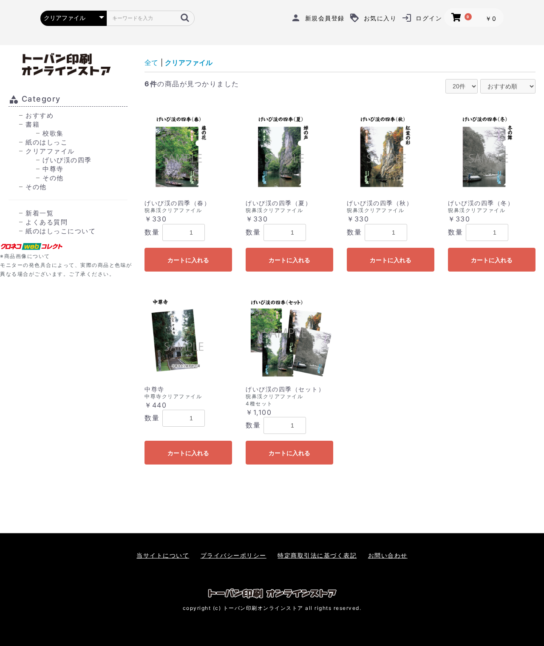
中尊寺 (53, 169)
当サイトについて (162, 555)
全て (151, 62)
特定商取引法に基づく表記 (317, 555)
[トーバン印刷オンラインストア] (68, 64)
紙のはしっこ (47, 142)
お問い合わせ (388, 555)
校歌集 (53, 133)
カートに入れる (188, 260)
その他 (53, 177)
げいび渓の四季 (67, 160)
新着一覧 (40, 213)
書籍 (33, 124)
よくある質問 (47, 222)
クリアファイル (50, 151)
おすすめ (40, 115)
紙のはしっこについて (61, 231)
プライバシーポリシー (233, 555)
